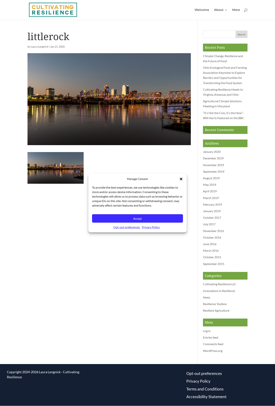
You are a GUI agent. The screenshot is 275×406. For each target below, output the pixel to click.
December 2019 (213, 158)
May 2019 (209, 184)
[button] (181, 179)
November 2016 (213, 231)
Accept (137, 218)
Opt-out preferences (126, 227)
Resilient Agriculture (216, 310)
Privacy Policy (151, 227)
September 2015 (213, 264)
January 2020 (212, 151)
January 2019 (212, 211)
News (206, 297)
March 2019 (211, 198)
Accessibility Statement (206, 396)
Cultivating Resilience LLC (219, 284)
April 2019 (210, 191)
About (219, 10)
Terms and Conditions (205, 389)
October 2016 (212, 237)
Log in (207, 331)
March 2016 (211, 250)
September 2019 (213, 171)
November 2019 (213, 165)
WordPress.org (212, 350)
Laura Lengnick (39, 46)
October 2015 (212, 257)
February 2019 (212, 204)
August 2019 (211, 178)
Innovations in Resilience (219, 291)
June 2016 (209, 244)
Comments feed (213, 344)
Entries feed (210, 337)
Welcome (202, 10)
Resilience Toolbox (215, 304)
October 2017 (212, 217)
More (236, 10)
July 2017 (209, 224)
